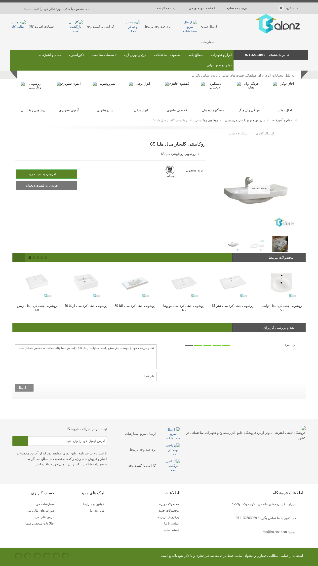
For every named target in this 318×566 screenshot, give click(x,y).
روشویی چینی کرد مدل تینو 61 (232, 306)
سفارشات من (45, 504)
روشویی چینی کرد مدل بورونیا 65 (183, 308)
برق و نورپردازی (135, 55)
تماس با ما (171, 523)
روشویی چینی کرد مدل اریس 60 (37, 308)
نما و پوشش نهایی (219, 65)
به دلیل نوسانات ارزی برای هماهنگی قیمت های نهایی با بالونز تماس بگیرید (243, 75)
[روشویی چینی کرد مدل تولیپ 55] (282, 282)
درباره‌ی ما (97, 510)
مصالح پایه (196, 55)
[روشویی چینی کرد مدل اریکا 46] (86, 282)
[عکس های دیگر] (220, 242)
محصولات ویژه (169, 504)
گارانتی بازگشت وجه (100, 26)
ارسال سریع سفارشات (140, 434)
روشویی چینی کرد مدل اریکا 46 (85, 306)
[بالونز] (271, 32)
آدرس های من (45, 517)
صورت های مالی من (41, 510)
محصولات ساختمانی (167, 55)
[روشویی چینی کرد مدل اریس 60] (37, 282)
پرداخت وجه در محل (157, 26)
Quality (290, 345)
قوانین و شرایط (93, 504)
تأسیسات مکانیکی (104, 55)
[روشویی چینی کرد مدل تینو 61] (233, 282)
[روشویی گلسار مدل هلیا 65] (233, 244)
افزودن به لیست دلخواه (43, 185)
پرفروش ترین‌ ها (168, 517)
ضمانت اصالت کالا (41, 26)
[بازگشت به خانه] (302, 120)
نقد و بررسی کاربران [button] (278, 327)
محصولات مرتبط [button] (281, 257)
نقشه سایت (170, 530)
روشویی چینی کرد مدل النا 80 (135, 306)
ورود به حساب (237, 8)
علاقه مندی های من (202, 8)
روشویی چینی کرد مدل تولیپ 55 (282, 308)
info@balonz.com (274, 532)
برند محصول (194, 170)
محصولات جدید (169, 510)
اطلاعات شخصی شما (40, 523)
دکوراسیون (76, 55)
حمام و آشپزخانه (50, 55)
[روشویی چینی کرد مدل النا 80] (135, 282)
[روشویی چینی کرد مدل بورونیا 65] (184, 282)
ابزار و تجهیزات (221, 55)
